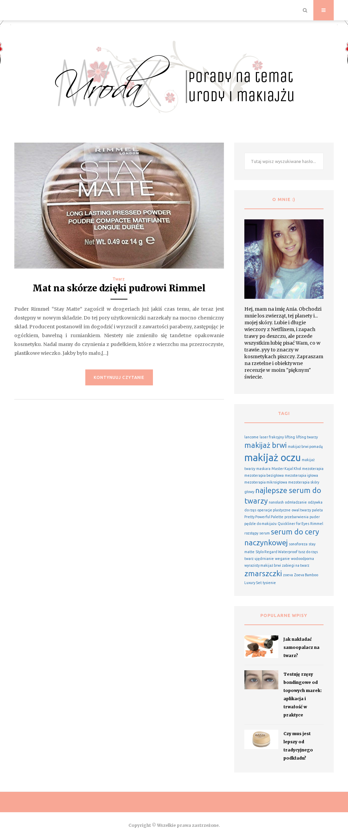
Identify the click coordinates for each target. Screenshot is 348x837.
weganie (282, 559)
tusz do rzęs (308, 552)
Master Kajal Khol (286, 469)
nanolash (276, 502)
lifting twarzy (307, 437)
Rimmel (316, 524)
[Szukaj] (305, 10)
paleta (317, 510)
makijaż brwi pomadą (305, 446)
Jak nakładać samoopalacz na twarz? (301, 647)
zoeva (288, 575)
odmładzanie (296, 502)
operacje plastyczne (274, 510)
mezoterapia (313, 469)
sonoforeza (298, 544)
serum (264, 533)
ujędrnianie (264, 559)
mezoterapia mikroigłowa (265, 482)
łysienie (269, 583)
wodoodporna (302, 559)
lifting (290, 437)
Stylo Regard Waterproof (276, 552)
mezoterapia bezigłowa (264, 475)
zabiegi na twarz (295, 565)
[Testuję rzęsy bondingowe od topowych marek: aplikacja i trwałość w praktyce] (261, 679)
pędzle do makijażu (260, 524)
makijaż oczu (272, 457)
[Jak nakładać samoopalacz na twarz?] (261, 646)
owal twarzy (301, 510)
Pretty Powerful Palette (263, 517)
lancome (251, 437)
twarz (249, 559)
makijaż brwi (265, 445)
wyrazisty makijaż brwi (262, 565)
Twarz (118, 279)
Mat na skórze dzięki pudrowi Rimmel (119, 288)
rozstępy (251, 533)
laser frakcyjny (272, 437)
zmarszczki (263, 573)
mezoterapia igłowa (301, 475)
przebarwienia (296, 517)
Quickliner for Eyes (293, 524)
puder (315, 517)
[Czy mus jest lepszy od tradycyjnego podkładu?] (261, 739)
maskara (263, 469)
